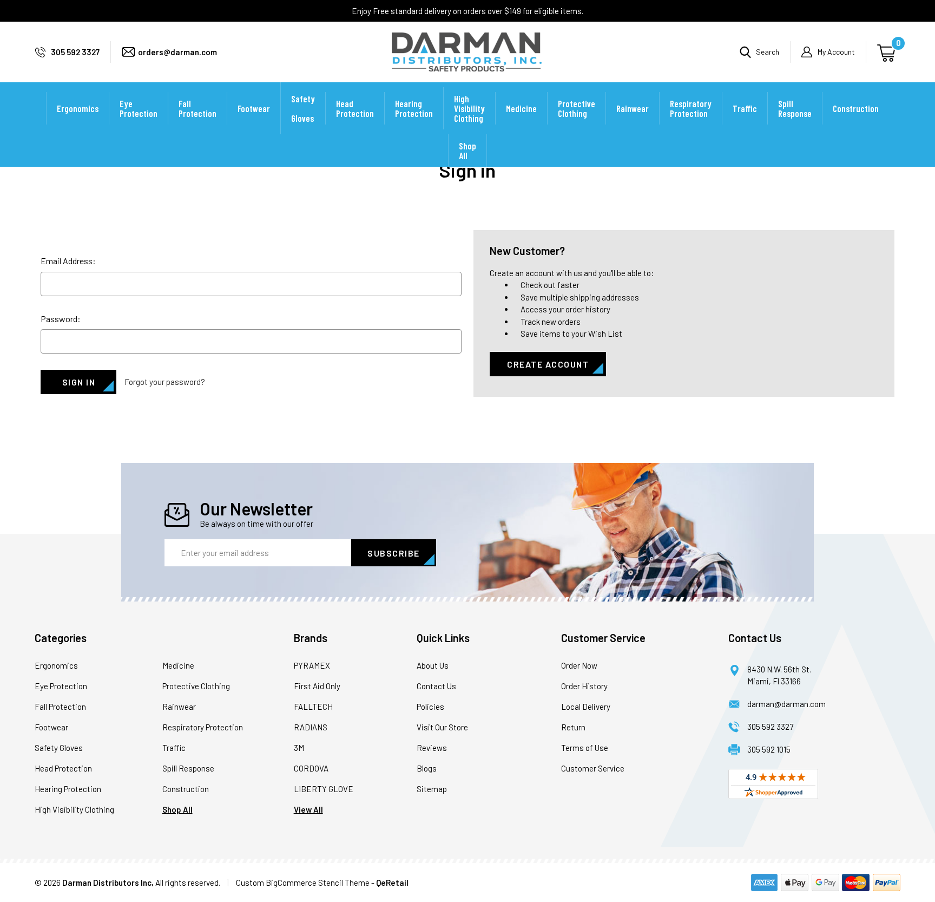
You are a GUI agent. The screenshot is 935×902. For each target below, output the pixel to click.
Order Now (579, 665)
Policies (430, 706)
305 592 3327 (75, 52)
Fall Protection (197, 108)
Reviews (432, 748)
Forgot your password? (164, 382)
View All (308, 809)
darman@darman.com (786, 704)
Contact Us (436, 686)
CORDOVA (311, 768)
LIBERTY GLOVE (323, 789)
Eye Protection (138, 108)
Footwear (254, 108)
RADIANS (310, 727)
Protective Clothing (576, 108)
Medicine (521, 108)
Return (573, 727)
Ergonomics (77, 108)
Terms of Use (584, 748)
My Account (836, 51)
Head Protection (355, 108)
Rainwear (632, 108)
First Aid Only (317, 686)
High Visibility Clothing (469, 108)
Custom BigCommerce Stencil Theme (303, 882)
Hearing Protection (414, 108)
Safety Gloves (303, 108)
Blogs (427, 768)
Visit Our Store (442, 727)
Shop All (467, 150)
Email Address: (68, 261)
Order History (584, 686)
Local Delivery (585, 706)
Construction (856, 108)
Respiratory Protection (691, 108)
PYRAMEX (312, 665)
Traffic (745, 108)
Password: (61, 318)
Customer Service (592, 768)
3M (299, 748)
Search (767, 51)
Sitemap (432, 789)
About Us (433, 665)
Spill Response (795, 108)
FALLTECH (313, 706)
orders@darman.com (177, 52)
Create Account (548, 364)
